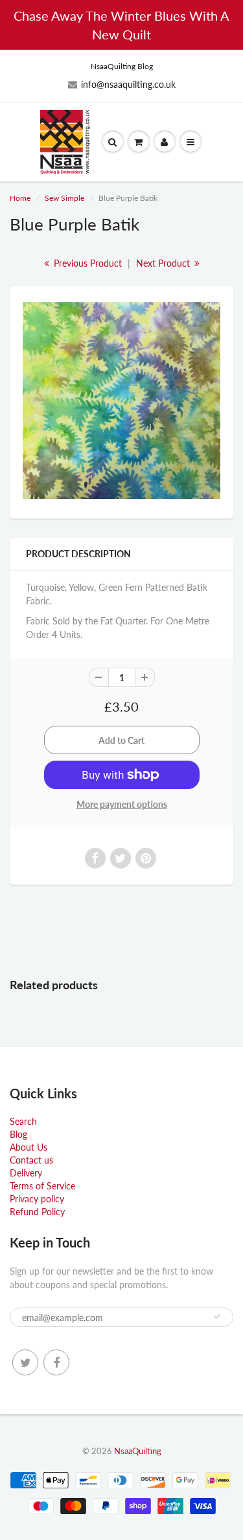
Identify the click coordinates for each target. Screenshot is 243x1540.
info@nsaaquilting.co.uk (128, 84)
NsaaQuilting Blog (122, 66)
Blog (18, 1134)
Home (20, 198)
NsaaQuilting (137, 1451)
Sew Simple (64, 198)
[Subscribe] (217, 1316)
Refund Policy (37, 1211)
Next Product (164, 263)
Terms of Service (42, 1185)
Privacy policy (37, 1198)
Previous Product (86, 263)
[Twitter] (25, 1362)
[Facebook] (56, 1362)
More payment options (121, 804)
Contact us (31, 1160)
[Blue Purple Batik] (121, 400)
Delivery (26, 1172)
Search (23, 1121)
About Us (28, 1147)
